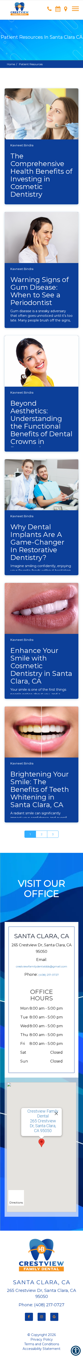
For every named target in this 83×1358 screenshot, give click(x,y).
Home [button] (11, 64)
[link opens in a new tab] (29, 1317)
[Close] (56, 1113)
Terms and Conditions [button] (41, 1344)
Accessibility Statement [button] (41, 1349)
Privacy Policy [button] (41, 1339)
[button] (19, 7)
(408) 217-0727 (49, 974)
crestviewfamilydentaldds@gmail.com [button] (41, 966)
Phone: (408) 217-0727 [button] (41, 1304)
